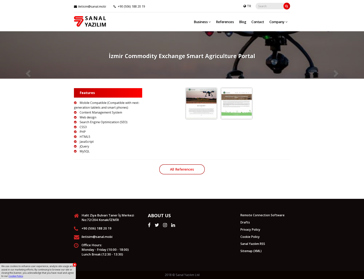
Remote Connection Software (262, 215)
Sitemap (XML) (251, 251)
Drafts (245, 222)
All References (182, 169)
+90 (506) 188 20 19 (131, 6)
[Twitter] (157, 225)
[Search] (286, 6)
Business (201, 22)
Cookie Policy (250, 237)
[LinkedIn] (173, 225)
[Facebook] (149, 225)
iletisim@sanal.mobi (92, 6)
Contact (257, 22)
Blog (242, 22)
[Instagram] (165, 225)
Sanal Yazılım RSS (252, 244)
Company (277, 22)
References (225, 22)
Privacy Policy (250, 229)
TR (249, 6)
